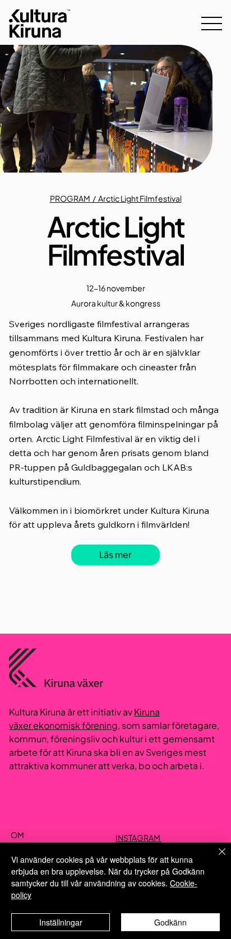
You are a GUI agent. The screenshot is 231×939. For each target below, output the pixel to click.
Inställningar (60, 922)
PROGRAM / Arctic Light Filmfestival (116, 198)
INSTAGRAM (138, 838)
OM (17, 835)
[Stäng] (215, 858)
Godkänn (170, 922)
